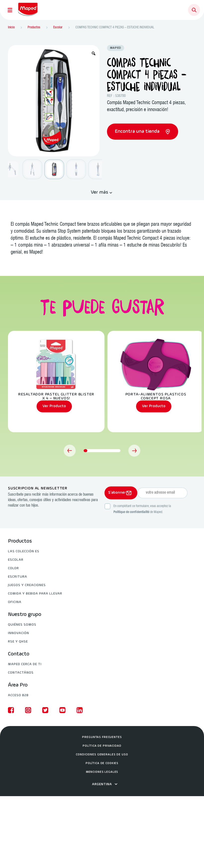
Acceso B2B (18, 695)
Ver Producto (54, 406)
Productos (20, 541)
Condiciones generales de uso (102, 754)
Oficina (14, 602)
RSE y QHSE (18, 642)
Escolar (15, 560)
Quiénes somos (22, 625)
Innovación (18, 633)
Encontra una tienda (138, 131)
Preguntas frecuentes (102, 737)
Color (13, 568)
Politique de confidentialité (131, 512)
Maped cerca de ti (25, 664)
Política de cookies (102, 763)
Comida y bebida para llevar (35, 594)
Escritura (17, 577)
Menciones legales (102, 772)
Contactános (21, 673)
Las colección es (23, 551)
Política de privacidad (102, 745)
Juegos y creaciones (27, 585)
